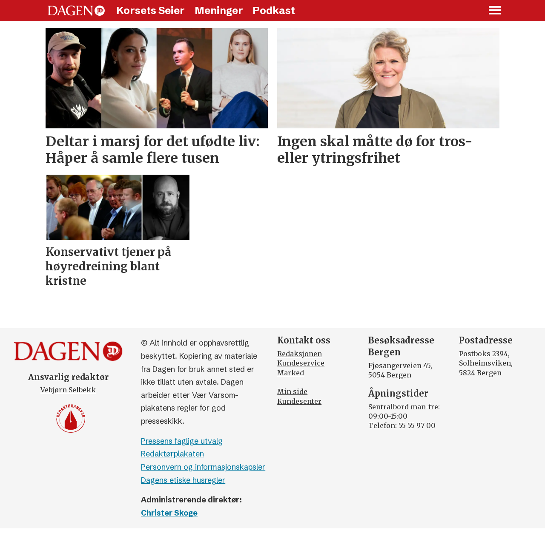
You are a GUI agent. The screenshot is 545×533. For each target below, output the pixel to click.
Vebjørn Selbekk (68, 390)
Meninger (219, 10)
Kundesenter (299, 401)
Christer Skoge (169, 513)
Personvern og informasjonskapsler (203, 467)
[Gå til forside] (76, 10)
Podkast (273, 10)
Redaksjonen (299, 353)
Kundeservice (300, 363)
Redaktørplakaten (172, 454)
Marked (290, 373)
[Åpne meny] (495, 10)
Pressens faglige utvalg (182, 441)
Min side (292, 391)
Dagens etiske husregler (183, 480)
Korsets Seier (150, 10)
